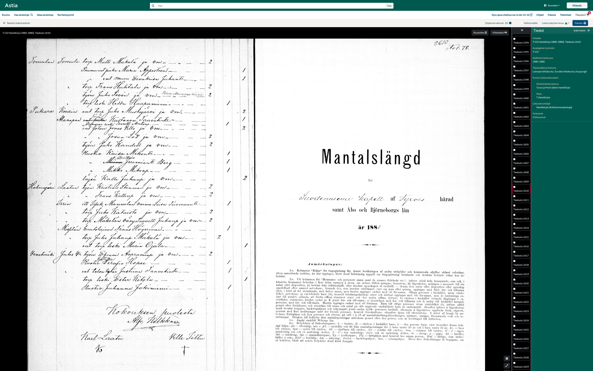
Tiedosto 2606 (521, 153)
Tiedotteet (565, 14)
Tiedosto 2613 (521, 218)
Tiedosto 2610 (521, 190)
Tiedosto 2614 (521, 227)
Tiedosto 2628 (521, 357)
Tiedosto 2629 (521, 366)
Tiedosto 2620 (521, 283)
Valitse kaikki (531, 22)
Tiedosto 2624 (521, 320)
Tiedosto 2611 (521, 199)
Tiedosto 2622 (521, 301)
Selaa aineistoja (45, 14)
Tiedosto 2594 (521, 42)
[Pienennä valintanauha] (521, 30)
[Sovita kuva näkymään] (507, 366)
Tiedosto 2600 (521, 98)
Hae (389, 5)
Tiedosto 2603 (521, 125)
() (496, 22)
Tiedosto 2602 (521, 116)
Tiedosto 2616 (521, 246)
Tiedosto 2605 (521, 144)
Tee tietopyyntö (65, 14)
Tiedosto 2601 (521, 107)
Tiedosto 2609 (521, 181)
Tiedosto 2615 (521, 237)
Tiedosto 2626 (521, 338)
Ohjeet (540, 14)
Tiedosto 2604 (521, 135)
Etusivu (6, 14)
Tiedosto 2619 (521, 274)
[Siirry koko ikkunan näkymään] (507, 358)
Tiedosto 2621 (521, 292)
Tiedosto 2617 (521, 255)
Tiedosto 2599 (521, 88)
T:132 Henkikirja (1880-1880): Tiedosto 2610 (26, 32)
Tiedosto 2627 (521, 348)
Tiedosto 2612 (521, 209)
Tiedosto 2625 (521, 329)
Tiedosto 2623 (521, 311)
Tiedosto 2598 (521, 79)
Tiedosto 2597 (521, 70)
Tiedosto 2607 (521, 162)
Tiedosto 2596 (521, 61)
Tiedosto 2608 (521, 172)
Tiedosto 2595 (521, 51)
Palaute (552, 14)
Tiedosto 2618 (521, 264)
